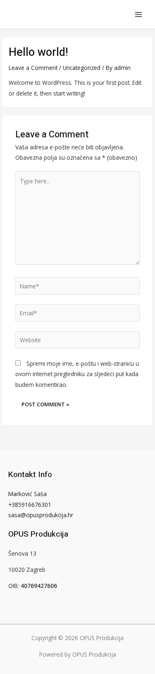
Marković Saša (27, 494)
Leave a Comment (33, 68)
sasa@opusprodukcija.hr (40, 515)
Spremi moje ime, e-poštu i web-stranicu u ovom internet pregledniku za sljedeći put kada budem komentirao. (77, 374)
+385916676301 (29, 504)
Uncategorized (81, 68)
